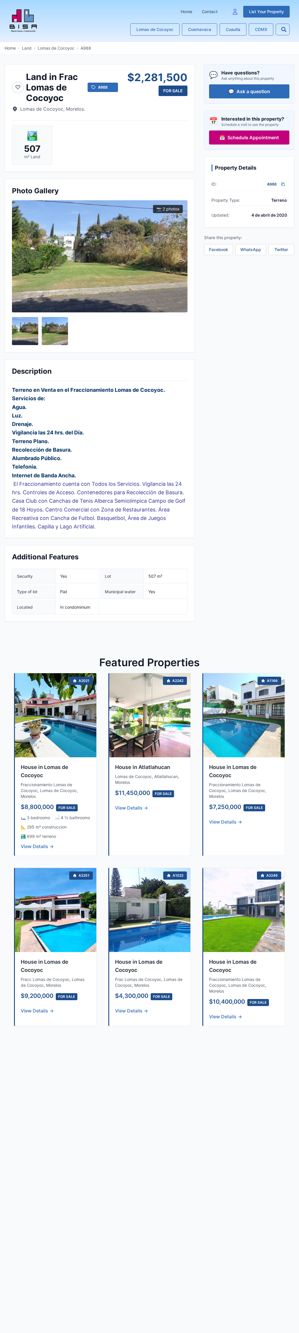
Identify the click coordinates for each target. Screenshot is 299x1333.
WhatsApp (250, 249)
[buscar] (283, 29)
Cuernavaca (199, 29)
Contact (210, 11)
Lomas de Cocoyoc (154, 29)
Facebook (218, 249)
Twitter (281, 249)
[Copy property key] (283, 184)
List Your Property (266, 11)
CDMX (261, 29)
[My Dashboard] (235, 12)
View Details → (37, 846)
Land (27, 48)
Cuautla (233, 29)
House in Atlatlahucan (142, 767)
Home (186, 11)
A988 (86, 48)
